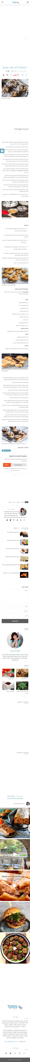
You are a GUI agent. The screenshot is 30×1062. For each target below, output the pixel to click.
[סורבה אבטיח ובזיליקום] (24, 542)
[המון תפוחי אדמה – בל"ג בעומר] (24, 575)
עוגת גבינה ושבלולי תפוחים (12, 557)
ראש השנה (25, 544)
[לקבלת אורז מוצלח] (8, 686)
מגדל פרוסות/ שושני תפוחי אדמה (10, 565)
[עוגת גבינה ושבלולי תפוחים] (24, 559)
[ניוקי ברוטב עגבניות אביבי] (24, 550)
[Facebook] (23, 520)
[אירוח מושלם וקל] (22, 673)
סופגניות (18, 502)
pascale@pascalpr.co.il (12, 1041)
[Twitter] (9, 520)
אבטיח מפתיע (11, 678)
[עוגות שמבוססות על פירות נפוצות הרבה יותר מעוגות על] (15, 823)
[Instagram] (20, 520)
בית (27, 38)
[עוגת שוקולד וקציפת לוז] (24, 534)
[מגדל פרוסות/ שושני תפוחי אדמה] (24, 567)
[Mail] (16, 520)
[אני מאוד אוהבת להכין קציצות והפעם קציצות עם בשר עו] (15, 948)
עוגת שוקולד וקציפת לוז (13, 532)
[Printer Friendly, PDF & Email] (6, 451)
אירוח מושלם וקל (24, 678)
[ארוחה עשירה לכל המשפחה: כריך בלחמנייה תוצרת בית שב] (15, 917)
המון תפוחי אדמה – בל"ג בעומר (11, 573)
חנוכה (23, 502)
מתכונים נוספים (24, 528)
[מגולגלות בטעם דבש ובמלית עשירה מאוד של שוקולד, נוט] (15, 885)
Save (14, 75)
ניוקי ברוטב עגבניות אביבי (12, 548)
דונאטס (10, 502)
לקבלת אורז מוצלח (10, 691)
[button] (2, 151)
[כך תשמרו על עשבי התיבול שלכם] (22, 686)
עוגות (26, 560)
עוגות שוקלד (25, 536)
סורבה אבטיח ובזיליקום (13, 540)
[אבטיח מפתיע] (8, 673)
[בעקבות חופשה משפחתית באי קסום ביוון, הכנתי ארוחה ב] (15, 854)
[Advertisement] (15, 20)
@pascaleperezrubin (15, 798)
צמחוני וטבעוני (25, 568)
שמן (14, 502)
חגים (25, 38)
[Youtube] (6, 520)
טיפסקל (26, 676)
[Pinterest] (13, 520)
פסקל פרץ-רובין (21, 71)
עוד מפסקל (16, 528)
